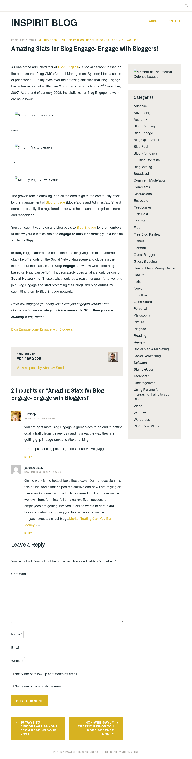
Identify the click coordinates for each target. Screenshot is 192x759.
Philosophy (142, 315)
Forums (139, 220)
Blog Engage (86, 40)
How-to (139, 274)
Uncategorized (144, 382)
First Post (141, 213)
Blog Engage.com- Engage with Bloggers (42, 329)
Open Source (144, 301)
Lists (137, 281)
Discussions (143, 193)
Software (140, 362)
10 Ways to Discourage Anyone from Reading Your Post (39, 728)
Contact (173, 21)
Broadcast (141, 173)
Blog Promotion (145, 153)
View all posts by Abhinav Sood (40, 367)
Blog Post (103, 40)
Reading (140, 335)
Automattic (130, 752)
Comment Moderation (150, 180)
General (140, 247)
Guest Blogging (145, 261)
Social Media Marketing (151, 348)
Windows (140, 412)
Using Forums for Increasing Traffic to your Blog (152, 394)
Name (16, 634)
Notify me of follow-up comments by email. (46, 673)
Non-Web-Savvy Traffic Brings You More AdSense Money (96, 728)
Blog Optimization (147, 139)
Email (16, 647)
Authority (69, 40)
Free (137, 227)
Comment (19, 573)
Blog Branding (144, 126)
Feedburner (142, 207)
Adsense (140, 105)
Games (139, 240)
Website (17, 660)
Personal (140, 308)
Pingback (141, 328)
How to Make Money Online (154, 267)
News (138, 288)
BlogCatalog (143, 166)
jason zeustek (33, 467)
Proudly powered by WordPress (75, 752)
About (154, 21)
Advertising (142, 112)
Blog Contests (149, 159)
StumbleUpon (144, 369)
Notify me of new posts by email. (39, 686)
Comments (142, 186)
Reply (28, 457)
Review (139, 342)
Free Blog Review (147, 234)
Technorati (141, 375)
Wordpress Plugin (147, 426)
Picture (139, 321)
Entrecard (141, 200)
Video (138, 405)
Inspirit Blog (44, 22)
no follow (140, 294)
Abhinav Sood (47, 40)
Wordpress (142, 419)
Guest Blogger (144, 254)
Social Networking (125, 40)
